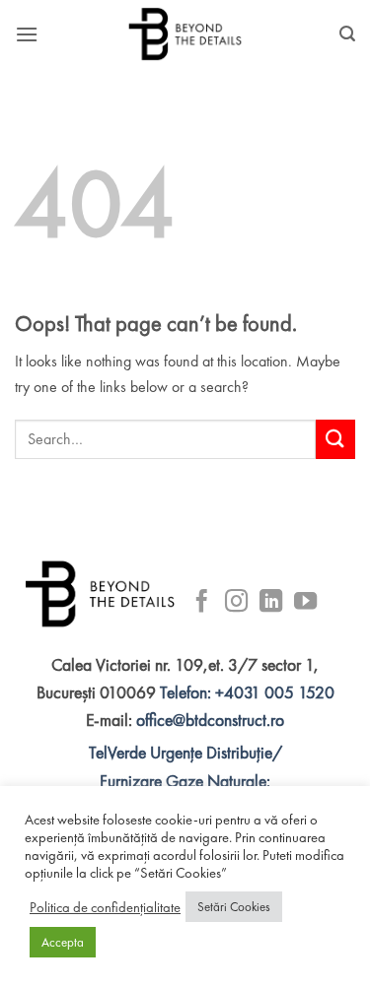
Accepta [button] (62, 942)
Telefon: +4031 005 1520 (247, 692)
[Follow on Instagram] (236, 603)
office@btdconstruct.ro (210, 720)
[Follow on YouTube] (305, 603)
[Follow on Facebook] (201, 603)
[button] (26, 34)
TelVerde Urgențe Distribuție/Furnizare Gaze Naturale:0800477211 (185, 780)
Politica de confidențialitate (105, 907)
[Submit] (335, 439)
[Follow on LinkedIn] (270, 603)
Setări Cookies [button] (233, 906)
